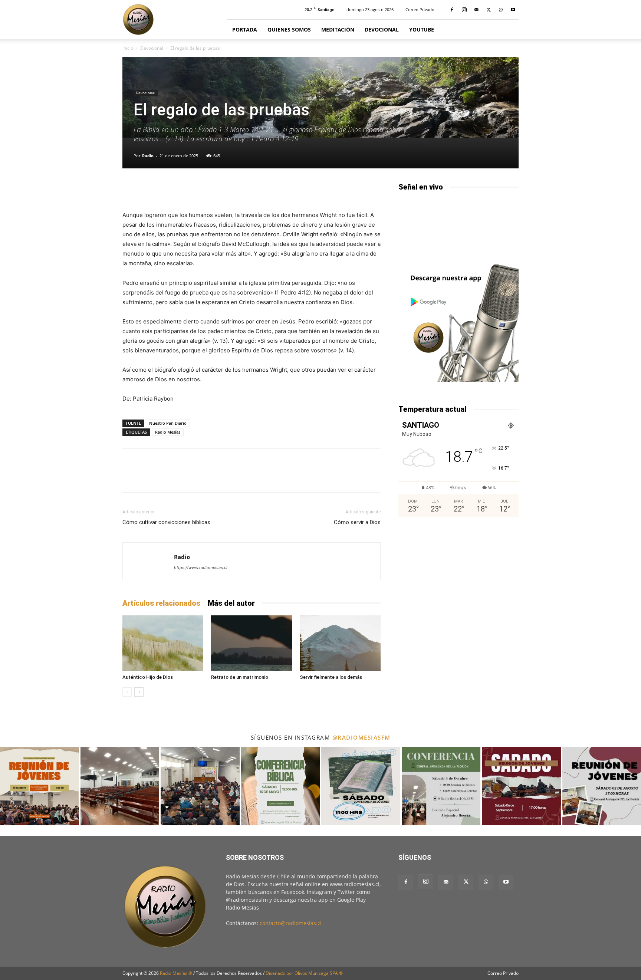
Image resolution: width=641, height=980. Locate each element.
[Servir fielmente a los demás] (340, 643)
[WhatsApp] (500, 9)
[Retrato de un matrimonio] (251, 643)
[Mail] (476, 9)
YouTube (421, 29)
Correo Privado (419, 9)
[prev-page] (127, 692)
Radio (148, 155)
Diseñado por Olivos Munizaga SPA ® (304, 973)
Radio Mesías (167, 432)
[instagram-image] (39, 786)
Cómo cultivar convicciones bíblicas (166, 522)
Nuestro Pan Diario (168, 423)
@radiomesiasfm (361, 737)
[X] (488, 9)
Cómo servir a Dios (357, 522)
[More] (342, 189)
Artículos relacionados (161, 603)
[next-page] (139, 692)
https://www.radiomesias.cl (200, 567)
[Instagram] (464, 9)
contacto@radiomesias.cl (291, 923)
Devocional (382, 29)
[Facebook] (451, 9)
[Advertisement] (458, 583)
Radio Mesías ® (176, 973)
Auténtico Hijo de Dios (147, 677)
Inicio (127, 48)
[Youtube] (513, 9)
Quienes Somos (289, 29)
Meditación (337, 29)
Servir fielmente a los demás (331, 677)
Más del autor (231, 603)
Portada (244, 29)
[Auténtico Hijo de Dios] (162, 643)
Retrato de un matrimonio (239, 677)
